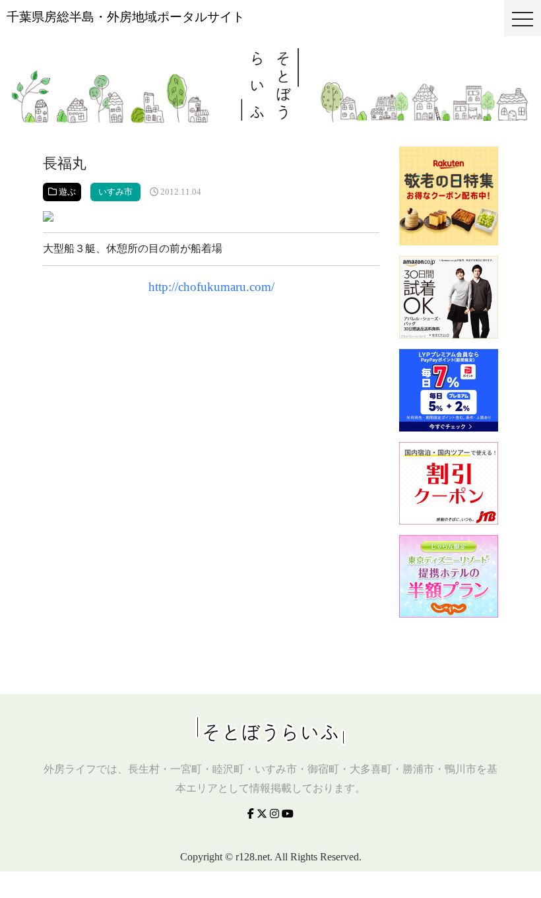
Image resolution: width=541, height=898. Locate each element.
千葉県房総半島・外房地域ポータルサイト (126, 17)
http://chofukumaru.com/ (211, 287)
